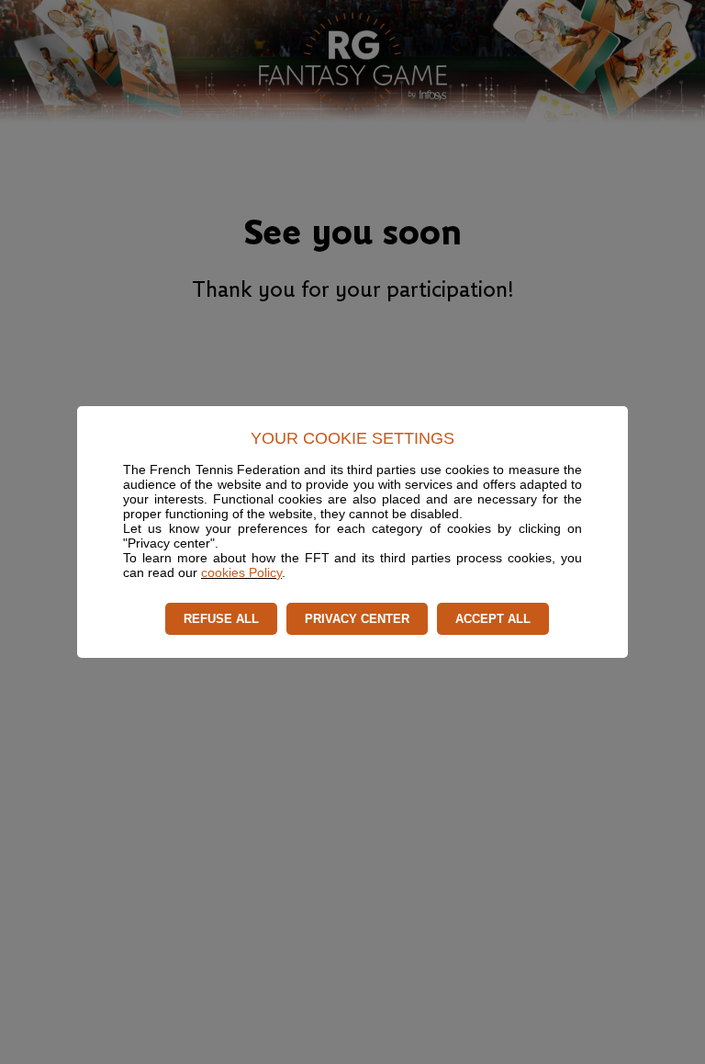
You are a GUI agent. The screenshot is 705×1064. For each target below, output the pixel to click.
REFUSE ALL (221, 619)
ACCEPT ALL (493, 619)
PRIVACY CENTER (357, 619)
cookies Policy (241, 572)
